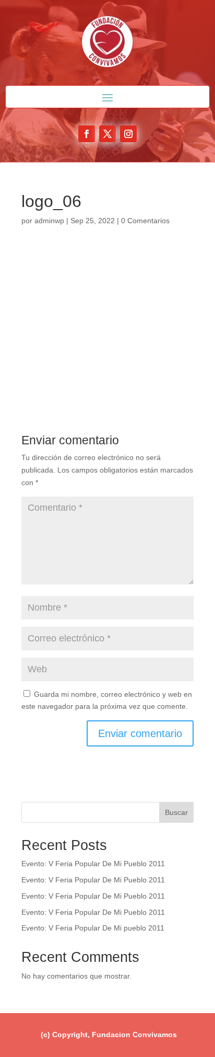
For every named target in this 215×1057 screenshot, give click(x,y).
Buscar (176, 812)
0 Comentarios (145, 220)
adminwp (49, 220)
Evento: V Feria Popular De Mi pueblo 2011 (92, 928)
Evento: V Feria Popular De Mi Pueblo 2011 (93, 863)
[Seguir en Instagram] (128, 133)
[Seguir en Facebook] (86, 133)
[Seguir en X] (107, 133)
